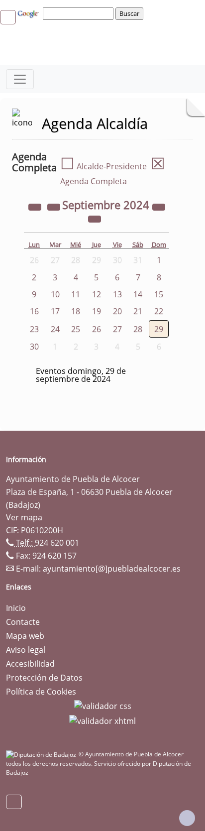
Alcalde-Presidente (103, 166)
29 (158, 329)
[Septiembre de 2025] (158, 206)
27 (117, 329)
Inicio (16, 607)
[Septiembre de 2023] (35, 206)
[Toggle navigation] (20, 79)
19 (96, 311)
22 (158, 311)
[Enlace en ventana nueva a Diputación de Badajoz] (42, 754)
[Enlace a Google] (29, 12)
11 (75, 294)
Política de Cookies (41, 691)
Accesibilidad (30, 663)
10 (55, 294)
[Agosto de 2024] (54, 206)
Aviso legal (25, 649)
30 (34, 346)
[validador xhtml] (102, 719)
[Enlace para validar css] (102, 705)
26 (96, 329)
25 (75, 329)
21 (137, 311)
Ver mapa (24, 517)
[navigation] (79, 13)
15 (158, 294)
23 (34, 329)
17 (55, 311)
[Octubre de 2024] (94, 218)
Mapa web (25, 635)
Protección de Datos (44, 677)
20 (117, 311)
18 (75, 311)
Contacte (23, 621)
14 (137, 294)
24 (55, 329)
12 (96, 294)
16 (34, 311)
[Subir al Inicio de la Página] (187, 818)
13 (117, 294)
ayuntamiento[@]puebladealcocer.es (112, 568)
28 (137, 329)
